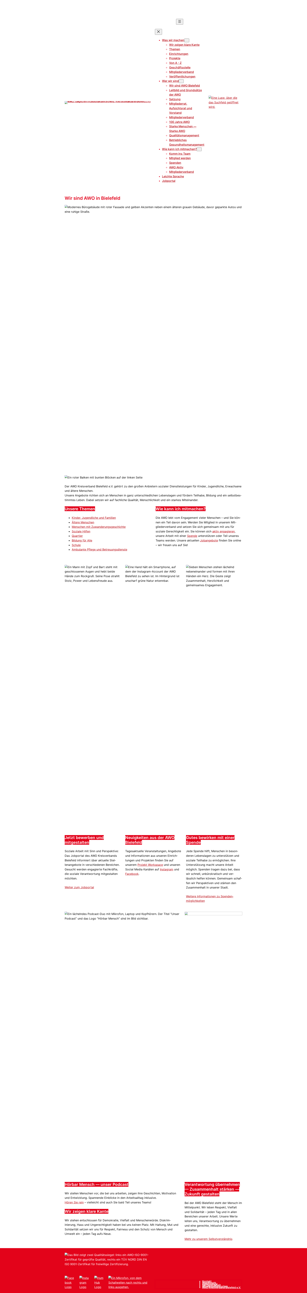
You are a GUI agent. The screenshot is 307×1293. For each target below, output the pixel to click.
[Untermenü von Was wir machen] (186, 40)
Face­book (132, 874)
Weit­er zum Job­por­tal (79, 887)
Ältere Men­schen (83, 522)
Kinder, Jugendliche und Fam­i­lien (94, 517)
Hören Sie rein (74, 1202)
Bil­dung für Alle (82, 540)
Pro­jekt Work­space (150, 864)
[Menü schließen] (158, 32)
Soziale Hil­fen (81, 531)
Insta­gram (166, 869)
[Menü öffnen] (179, 22)
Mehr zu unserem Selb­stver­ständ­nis (208, 1239)
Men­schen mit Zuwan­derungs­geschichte (99, 527)
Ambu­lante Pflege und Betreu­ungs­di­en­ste (99, 549)
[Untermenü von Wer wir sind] (181, 81)
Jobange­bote (209, 540)
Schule (76, 545)
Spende (192, 536)
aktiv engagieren (223, 531)
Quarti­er (77, 536)
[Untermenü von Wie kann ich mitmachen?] (199, 149)
